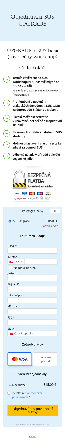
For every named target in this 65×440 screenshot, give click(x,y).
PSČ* (11, 317)
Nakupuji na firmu (24, 268)
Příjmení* (13, 284)
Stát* (11, 328)
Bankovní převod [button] (45, 359)
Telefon (12, 257)
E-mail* (12, 246)
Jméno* (12, 273)
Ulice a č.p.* (15, 295)
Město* (12, 306)
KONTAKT (32, 436)
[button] (20, 359)
